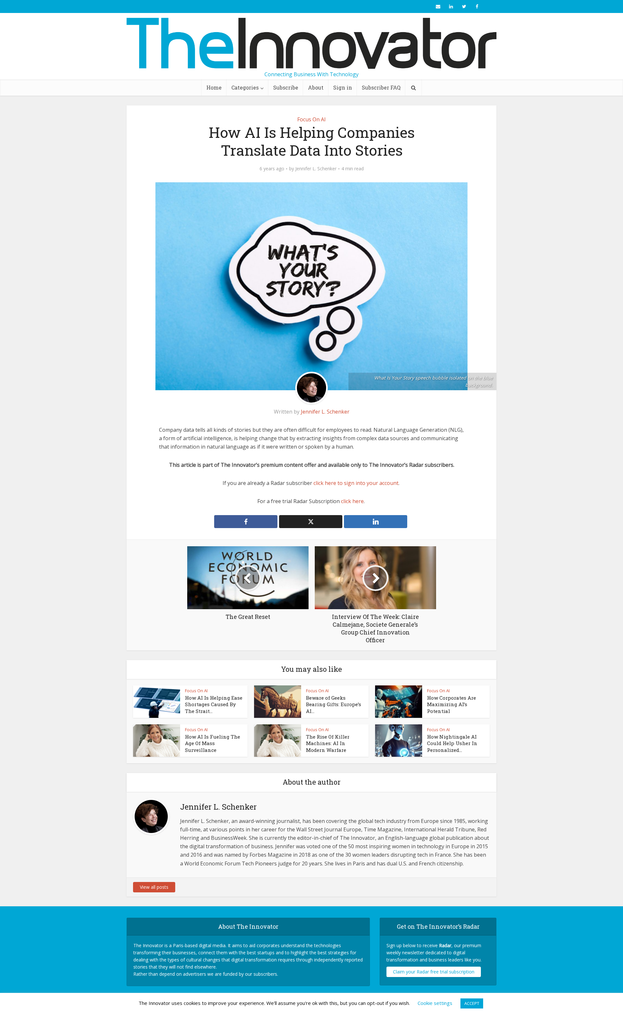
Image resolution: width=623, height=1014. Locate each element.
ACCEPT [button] (471, 1003)
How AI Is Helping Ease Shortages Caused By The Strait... (213, 704)
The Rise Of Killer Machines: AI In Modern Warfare (327, 743)
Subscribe (285, 87)
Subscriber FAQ (381, 87)
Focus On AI (311, 119)
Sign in (342, 87)
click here (352, 501)
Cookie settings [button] (435, 1003)
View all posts (154, 887)
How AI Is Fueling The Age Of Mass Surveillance (212, 743)
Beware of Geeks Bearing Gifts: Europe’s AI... (333, 704)
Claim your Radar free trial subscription (433, 972)
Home (214, 87)
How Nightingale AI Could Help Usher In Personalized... (452, 743)
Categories (245, 87)
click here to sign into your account (355, 483)
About (316, 87)
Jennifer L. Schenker (315, 169)
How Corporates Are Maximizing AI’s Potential (451, 704)
